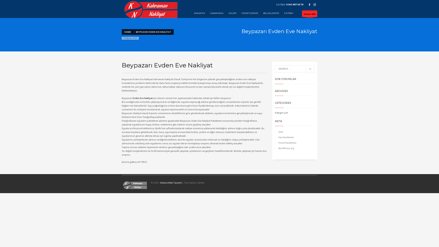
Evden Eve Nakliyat (143, 98)
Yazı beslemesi (286, 137)
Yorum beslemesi (287, 142)
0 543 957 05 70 (295, 4)
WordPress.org (286, 148)
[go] (310, 69)
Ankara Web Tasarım (171, 182)
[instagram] (314, 4)
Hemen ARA (310, 14)
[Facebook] (309, 4)
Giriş (280, 131)
